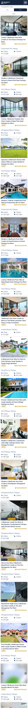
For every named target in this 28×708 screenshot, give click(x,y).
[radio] (7, 9)
